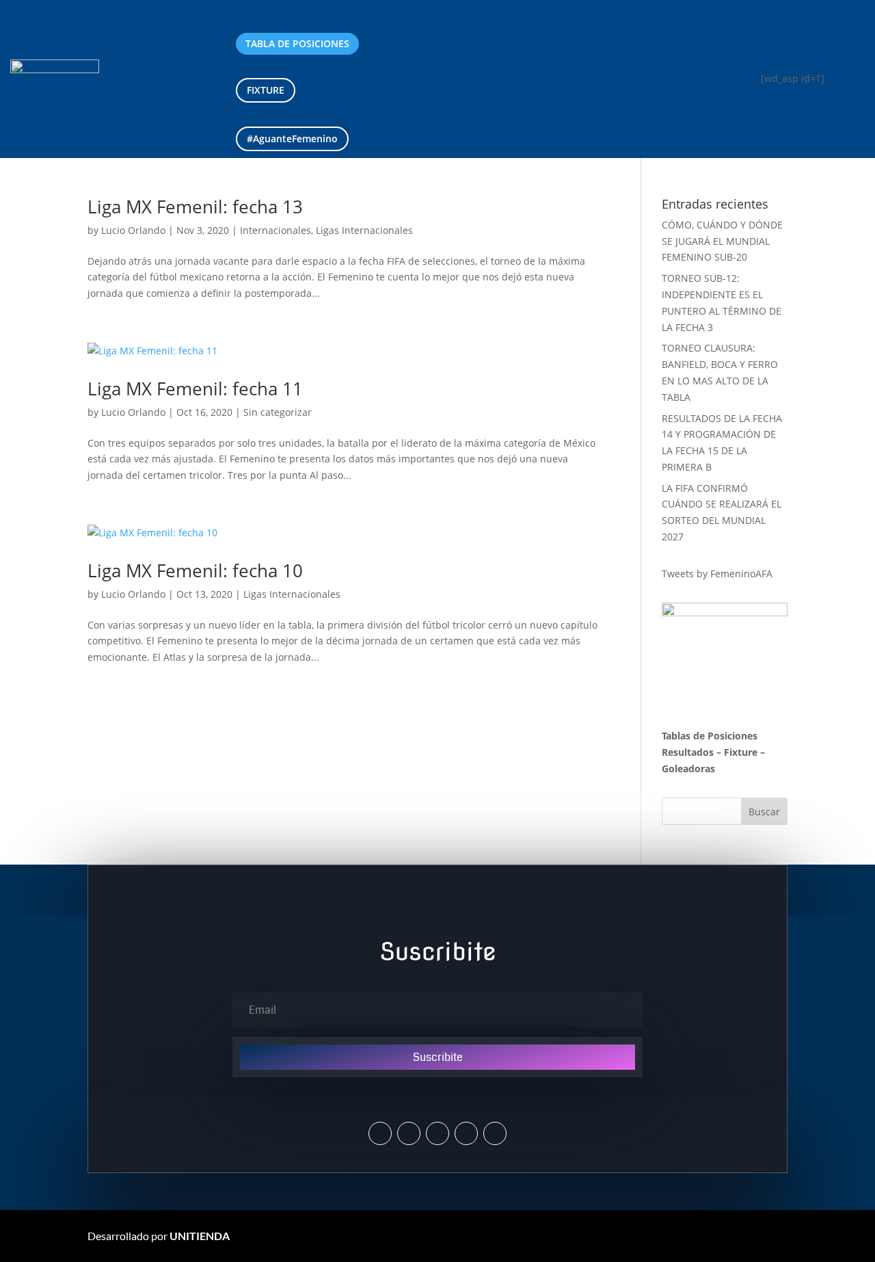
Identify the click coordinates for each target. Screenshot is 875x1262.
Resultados (688, 752)
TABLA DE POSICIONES (297, 43)
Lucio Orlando (133, 230)
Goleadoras (688, 768)
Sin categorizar (277, 412)
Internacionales (275, 230)
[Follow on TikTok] (495, 1133)
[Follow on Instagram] (408, 1133)
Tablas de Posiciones (709, 735)
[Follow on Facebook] (437, 1133)
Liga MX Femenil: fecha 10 (195, 570)
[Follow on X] (380, 1133)
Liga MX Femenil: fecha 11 (195, 388)
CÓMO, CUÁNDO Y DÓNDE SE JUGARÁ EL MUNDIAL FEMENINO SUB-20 (722, 241)
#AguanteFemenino (292, 138)
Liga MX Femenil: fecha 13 (195, 206)
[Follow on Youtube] (466, 1133)
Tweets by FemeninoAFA (717, 573)
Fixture (740, 752)
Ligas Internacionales (364, 230)
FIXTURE (265, 89)
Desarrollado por (159, 1235)
